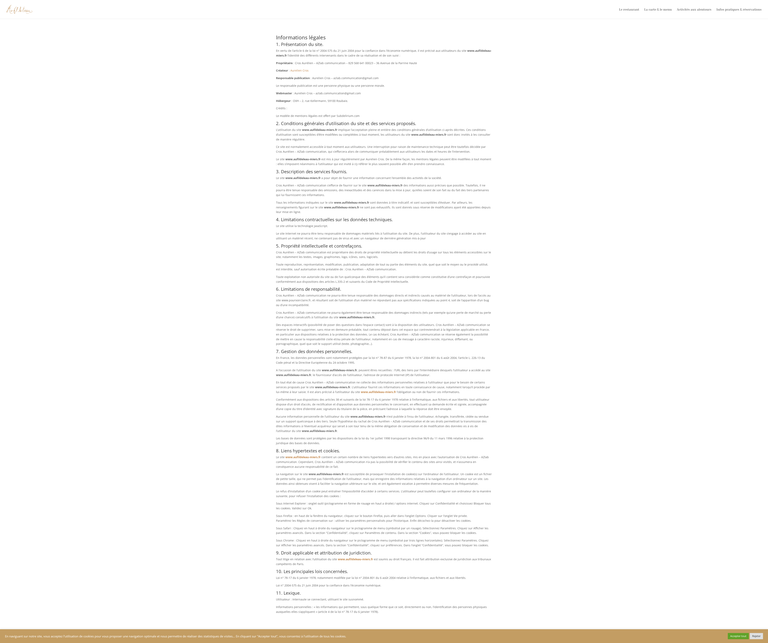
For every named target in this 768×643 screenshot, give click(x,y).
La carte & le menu (658, 9)
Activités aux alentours (694, 9)
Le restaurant (629, 9)
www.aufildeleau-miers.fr (378, 392)
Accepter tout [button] (738, 636)
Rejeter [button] (756, 636)
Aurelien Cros (299, 70)
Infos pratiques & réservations (739, 9)
